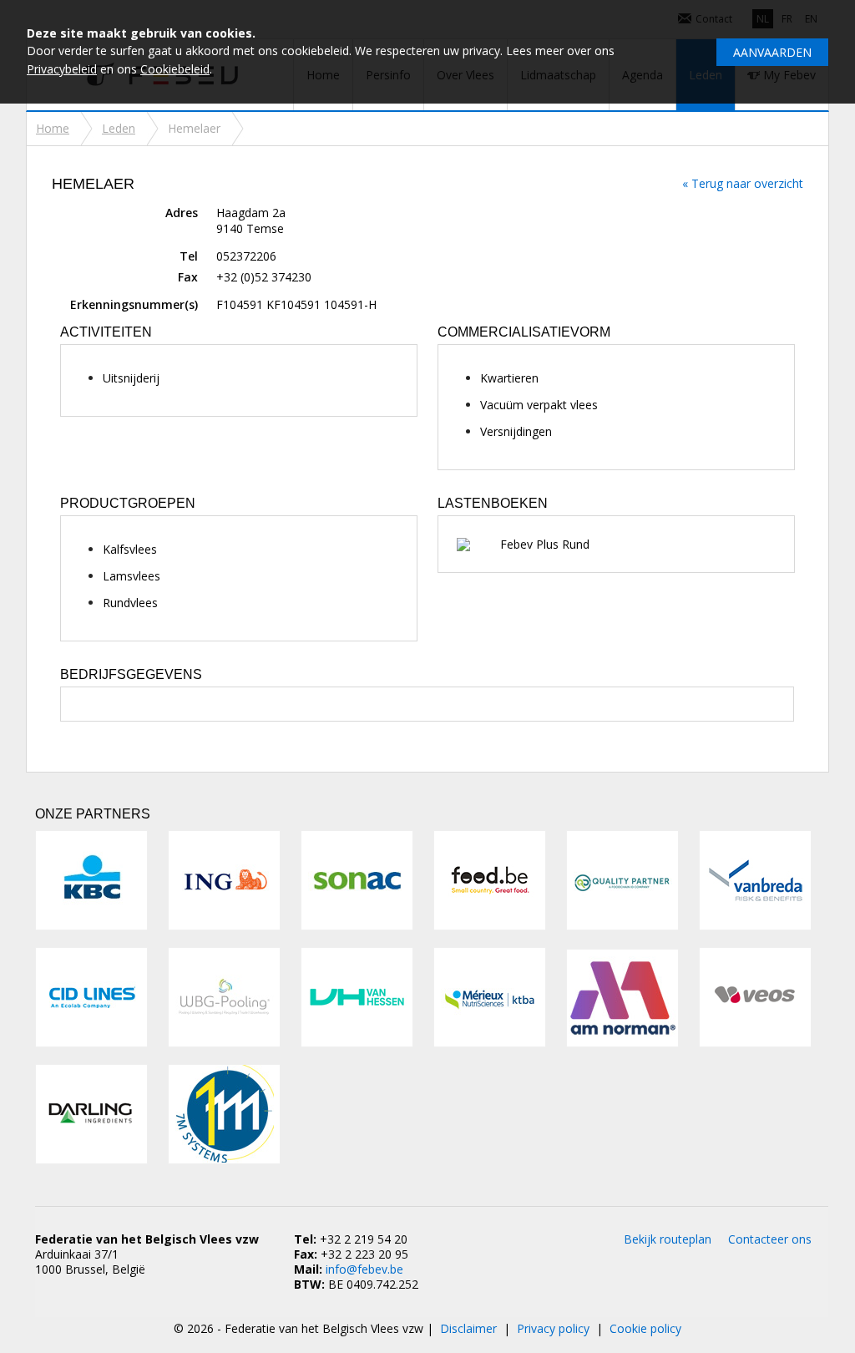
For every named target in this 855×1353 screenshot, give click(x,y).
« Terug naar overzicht (742, 183)
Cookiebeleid (175, 69)
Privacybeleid (62, 69)
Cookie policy (645, 1328)
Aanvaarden (772, 52)
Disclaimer (468, 1328)
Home (52, 128)
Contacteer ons (770, 1239)
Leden (118, 128)
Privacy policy (553, 1328)
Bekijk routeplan (667, 1239)
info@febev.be (364, 1269)
